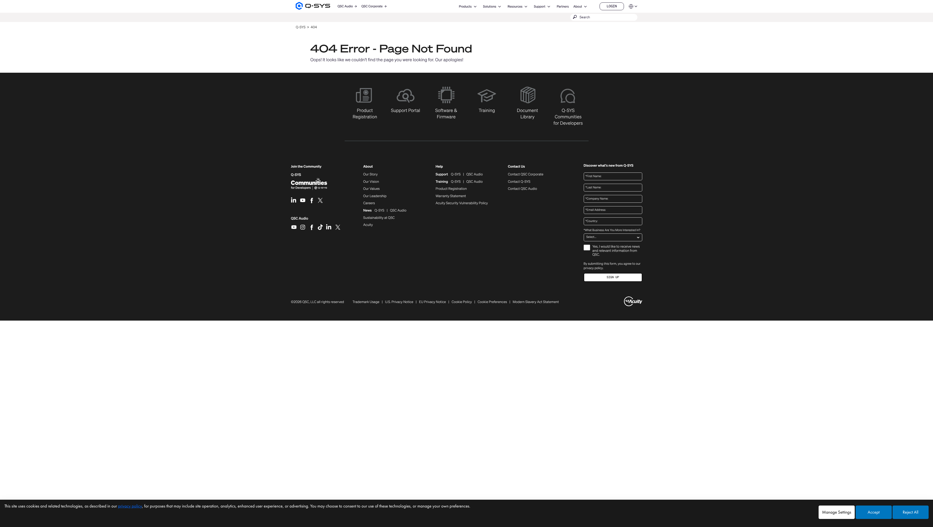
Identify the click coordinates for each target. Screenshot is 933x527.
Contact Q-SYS (519, 181)
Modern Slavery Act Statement (536, 302)
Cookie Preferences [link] (492, 302)
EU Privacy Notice (432, 302)
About (577, 6)
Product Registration (451, 188)
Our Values (371, 188)
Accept (874, 512)
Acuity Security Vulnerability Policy (462, 203)
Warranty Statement (451, 196)
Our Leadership (375, 196)
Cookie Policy (461, 302)
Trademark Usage (365, 302)
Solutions (489, 6)
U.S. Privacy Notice (399, 302)
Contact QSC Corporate (525, 174)
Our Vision (371, 181)
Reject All (910, 512)
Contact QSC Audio (522, 188)
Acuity (368, 225)
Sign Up (613, 277)
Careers (369, 203)
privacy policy (593, 268)
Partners (563, 6)
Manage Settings (836, 512)
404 (314, 27)
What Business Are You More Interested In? (612, 230)
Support (539, 6)
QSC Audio (299, 220)
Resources (515, 6)
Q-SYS (300, 27)
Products (465, 6)
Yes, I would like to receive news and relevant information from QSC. (616, 251)
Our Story (370, 174)
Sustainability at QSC (379, 217)
